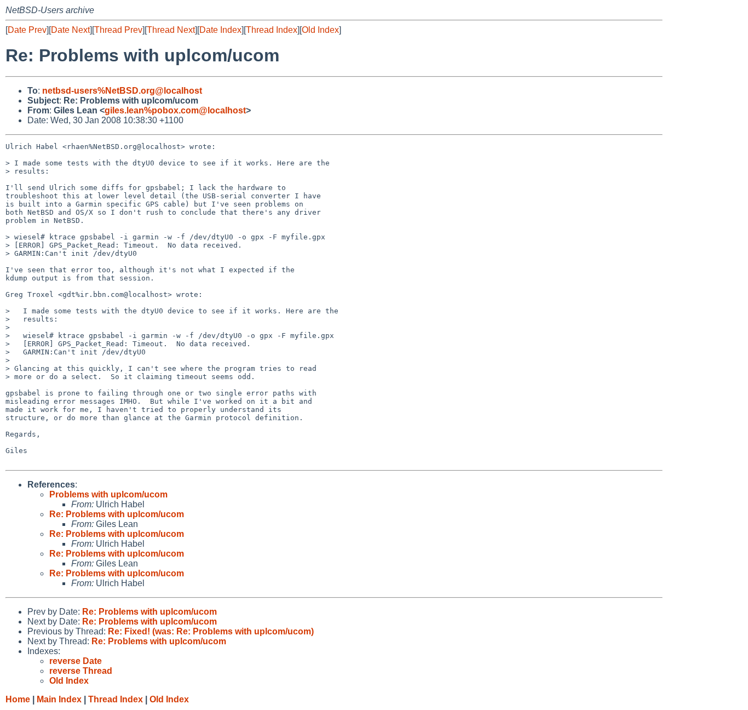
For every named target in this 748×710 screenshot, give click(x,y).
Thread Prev (118, 30)
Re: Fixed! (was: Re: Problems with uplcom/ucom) (211, 631)
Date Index (220, 30)
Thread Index (271, 30)
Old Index (320, 30)
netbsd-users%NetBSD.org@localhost (122, 90)
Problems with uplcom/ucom (108, 494)
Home (17, 699)
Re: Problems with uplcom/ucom (116, 514)
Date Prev (27, 30)
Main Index (59, 699)
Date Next (70, 30)
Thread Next (171, 30)
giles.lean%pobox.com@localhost (175, 110)
